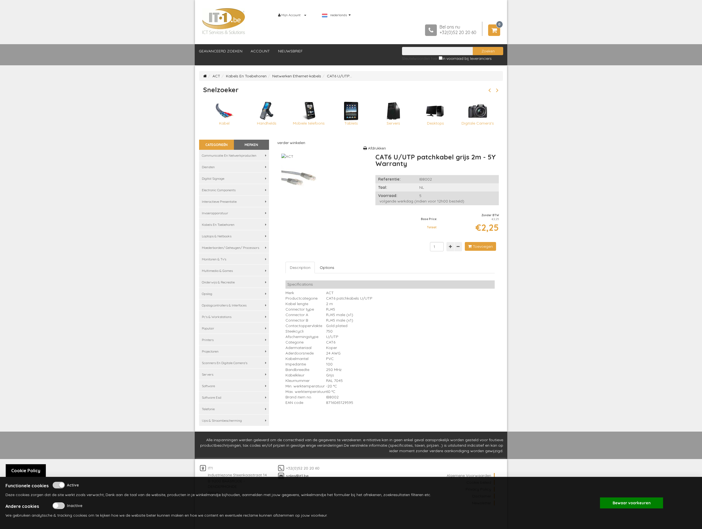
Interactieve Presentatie (219, 201)
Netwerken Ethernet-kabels (296, 76)
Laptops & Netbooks (216, 236)
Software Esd (211, 397)
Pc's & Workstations (216, 317)
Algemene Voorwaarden (469, 475)
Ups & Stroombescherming (222, 420)
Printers (208, 340)
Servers (207, 374)
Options (327, 267)
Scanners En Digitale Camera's (224, 363)
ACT (216, 76)
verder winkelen (291, 142)
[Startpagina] (205, 76)
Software (208, 386)
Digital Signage (213, 178)
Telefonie (208, 409)
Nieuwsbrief (290, 51)
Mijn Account (291, 15)
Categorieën (216, 145)
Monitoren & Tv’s (214, 259)
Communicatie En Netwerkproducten (229, 155)
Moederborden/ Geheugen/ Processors (230, 248)
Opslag (207, 294)
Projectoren (210, 351)
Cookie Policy (25, 470)
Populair (208, 328)
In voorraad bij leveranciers (467, 58)
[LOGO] (223, 21)
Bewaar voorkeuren (632, 502)
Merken (251, 145)
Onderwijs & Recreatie (218, 282)
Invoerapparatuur (215, 213)
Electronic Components (219, 190)
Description (300, 267)
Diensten (208, 167)
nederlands (338, 15)
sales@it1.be (297, 475)
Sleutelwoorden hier (420, 58)
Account (260, 51)
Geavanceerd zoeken (220, 51)
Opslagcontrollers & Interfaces (224, 305)
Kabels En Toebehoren (246, 76)
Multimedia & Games (217, 271)
